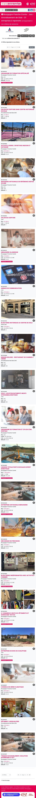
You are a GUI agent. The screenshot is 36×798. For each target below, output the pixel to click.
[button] (3, 95)
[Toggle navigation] (3, 10)
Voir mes (10, 38)
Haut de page (6, 780)
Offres (17, 787)
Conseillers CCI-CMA (24, 787)
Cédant (15, 10)
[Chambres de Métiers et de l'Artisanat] (32, 3)
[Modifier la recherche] (19, 35)
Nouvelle (25, 35)
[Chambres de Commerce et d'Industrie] (28, 3)
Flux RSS (3, 790)
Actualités (22, 788)
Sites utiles (9, 788)
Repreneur (9, 10)
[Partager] (30, 35)
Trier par (31, 47)
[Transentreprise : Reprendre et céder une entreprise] (11, 4)
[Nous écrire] (34, 10)
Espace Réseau (15, 788)
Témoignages (28, 788)
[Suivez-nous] (29, 10)
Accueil (2, 787)
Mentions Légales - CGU (10, 787)
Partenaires (3, 788)
